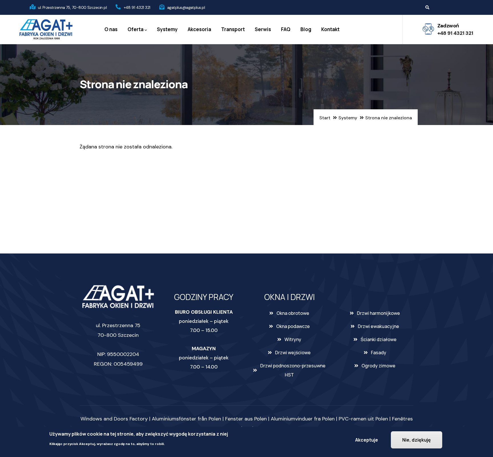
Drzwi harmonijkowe (378, 313)
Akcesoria (199, 29)
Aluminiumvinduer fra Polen (303, 418)
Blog (305, 29)
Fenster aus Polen (246, 418)
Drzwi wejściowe (293, 352)
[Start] (45, 29)
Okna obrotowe (292, 313)
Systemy (167, 29)
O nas (111, 29)
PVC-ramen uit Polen (363, 418)
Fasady (378, 352)
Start (324, 118)
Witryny (292, 339)
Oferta (136, 29)
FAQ (285, 29)
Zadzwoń (448, 25)
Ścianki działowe (379, 339)
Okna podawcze (293, 326)
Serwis (263, 29)
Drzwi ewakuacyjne (378, 326)
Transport (233, 29)
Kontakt (330, 29)
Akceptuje (366, 440)
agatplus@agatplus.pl (186, 7)
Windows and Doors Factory (114, 418)
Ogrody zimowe (378, 366)
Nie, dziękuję (416, 440)
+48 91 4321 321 (137, 7)
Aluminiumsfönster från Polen (186, 418)
